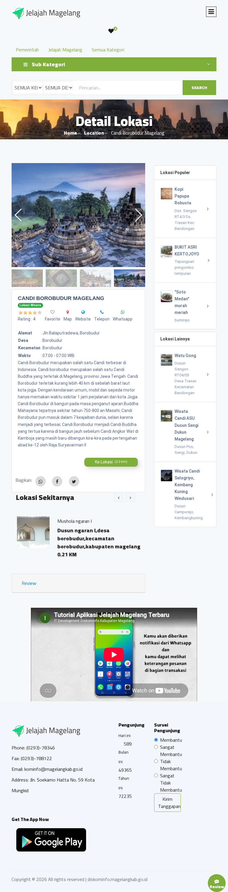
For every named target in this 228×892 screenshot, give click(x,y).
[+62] (102, 312)
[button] (138, 215)
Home (70, 132)
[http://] (83, 312)
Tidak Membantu (171, 765)
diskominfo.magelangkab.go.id (118, 879)
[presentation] (118, 497)
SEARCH (199, 87)
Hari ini (124, 735)
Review (29, 583)
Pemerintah (27, 49)
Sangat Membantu (171, 750)
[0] (111, 31)
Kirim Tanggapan (169, 803)
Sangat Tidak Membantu (171, 782)
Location (94, 132)
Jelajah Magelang (65, 49)
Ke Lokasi (111, 462)
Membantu (171, 739)
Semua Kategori (108, 49)
